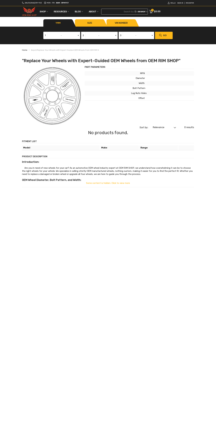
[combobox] (61, 35)
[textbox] (61, 35)
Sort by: (144, 127)
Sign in (180, 3)
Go (165, 35)
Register (190, 3)
